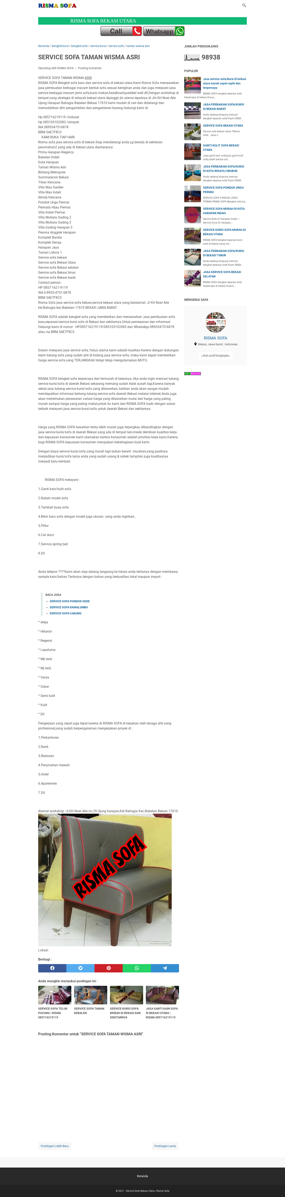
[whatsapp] (137, 968)
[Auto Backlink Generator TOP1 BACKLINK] (192, 374)
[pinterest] (109, 968)
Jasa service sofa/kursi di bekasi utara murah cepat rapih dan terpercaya (224, 83)
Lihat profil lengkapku (216, 355)
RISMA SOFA (215, 338)
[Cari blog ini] (244, 5)
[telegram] (165, 968)
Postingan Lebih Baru (55, 1146)
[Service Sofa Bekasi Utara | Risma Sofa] (57, 5)
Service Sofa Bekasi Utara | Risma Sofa (147, 1190)
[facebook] (52, 968)
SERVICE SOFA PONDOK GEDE (70, 601)
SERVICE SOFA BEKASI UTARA (223, 125)
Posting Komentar (90, 68)
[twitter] (80, 968)
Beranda (142, 1176)
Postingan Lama (165, 1146)
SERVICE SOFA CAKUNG (66, 613)
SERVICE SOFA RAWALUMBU (69, 607)
